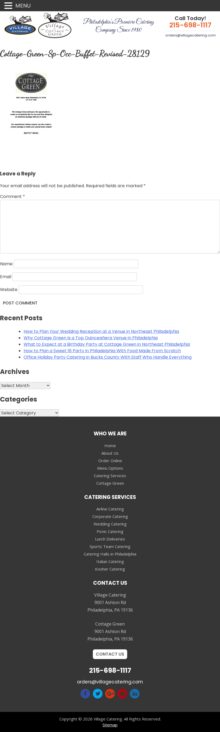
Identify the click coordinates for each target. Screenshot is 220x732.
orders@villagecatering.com (190, 35)
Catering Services (110, 475)
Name (6, 264)
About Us (110, 453)
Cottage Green (110, 483)
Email (5, 277)
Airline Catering (110, 509)
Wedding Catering (110, 524)
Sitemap (110, 724)
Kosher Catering (110, 569)
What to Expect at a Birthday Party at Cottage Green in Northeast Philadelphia (107, 344)
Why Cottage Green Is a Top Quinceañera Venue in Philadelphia (91, 338)
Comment (12, 196)
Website (8, 289)
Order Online (110, 460)
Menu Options (110, 468)
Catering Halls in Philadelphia (110, 554)
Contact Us (110, 654)
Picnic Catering (110, 531)
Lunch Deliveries (110, 539)
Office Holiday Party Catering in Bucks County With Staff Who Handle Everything (108, 357)
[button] (9, 6)
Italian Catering (110, 561)
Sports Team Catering (110, 546)
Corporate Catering (110, 516)
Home (110, 445)
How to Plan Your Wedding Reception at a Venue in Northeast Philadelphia (101, 331)
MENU (23, 5)
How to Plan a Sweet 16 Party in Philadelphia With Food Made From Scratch (102, 351)
